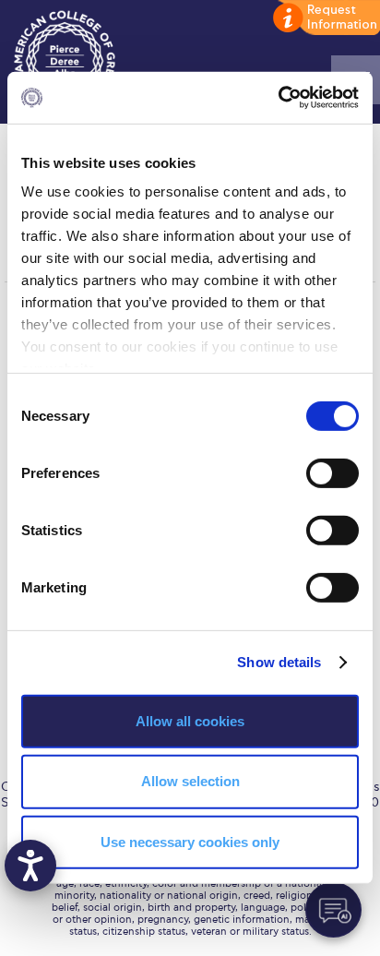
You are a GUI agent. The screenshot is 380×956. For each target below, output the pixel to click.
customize (324, 18)
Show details (279, 662)
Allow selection (190, 781)
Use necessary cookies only (190, 842)
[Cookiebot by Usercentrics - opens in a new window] (278, 98)
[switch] (332, 472)
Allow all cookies (190, 720)
